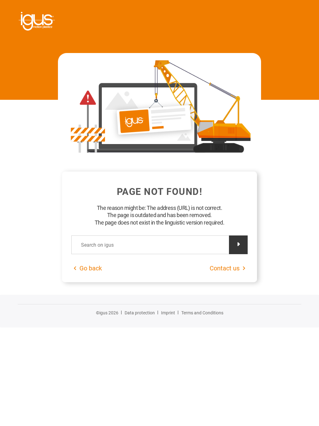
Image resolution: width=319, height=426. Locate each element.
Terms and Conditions (202, 313)
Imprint (168, 313)
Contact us (225, 268)
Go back (90, 268)
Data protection (140, 313)
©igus (107, 313)
